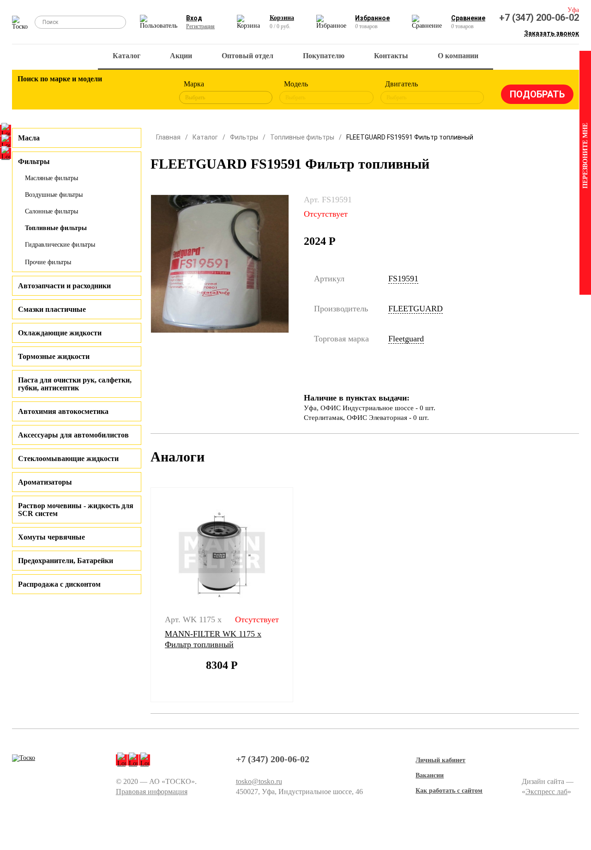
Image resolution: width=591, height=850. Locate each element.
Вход (194, 18)
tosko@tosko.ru (259, 781)
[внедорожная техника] (130, 92)
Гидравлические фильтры (60, 244)
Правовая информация (151, 791)
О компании (458, 56)
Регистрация (200, 26)
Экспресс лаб (546, 791)
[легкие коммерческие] (54, 92)
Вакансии (430, 775)
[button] (144, 595)
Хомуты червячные (51, 537)
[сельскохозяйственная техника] (105, 92)
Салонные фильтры (51, 211)
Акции (181, 56)
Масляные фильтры (51, 178)
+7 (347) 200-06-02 (539, 17)
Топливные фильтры (56, 228)
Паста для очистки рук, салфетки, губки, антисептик (75, 384)
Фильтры (244, 137)
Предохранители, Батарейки (65, 561)
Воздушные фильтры (54, 194)
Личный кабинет (440, 760)
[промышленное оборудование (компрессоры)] (156, 92)
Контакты (391, 56)
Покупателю (323, 56)
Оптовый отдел (247, 56)
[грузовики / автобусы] (79, 92)
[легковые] (29, 92)
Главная (168, 137)
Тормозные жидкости (54, 356)
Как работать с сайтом (449, 790)
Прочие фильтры (48, 262)
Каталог (126, 56)
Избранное (372, 18)
